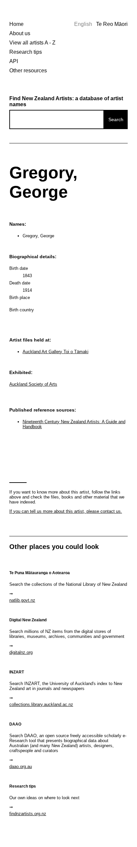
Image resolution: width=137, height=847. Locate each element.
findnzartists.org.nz (27, 813)
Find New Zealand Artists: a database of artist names (66, 101)
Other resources (28, 70)
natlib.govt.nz (22, 600)
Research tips (25, 52)
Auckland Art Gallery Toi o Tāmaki (55, 351)
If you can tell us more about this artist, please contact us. (65, 511)
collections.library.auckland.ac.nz (41, 704)
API (13, 61)
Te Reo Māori (112, 24)
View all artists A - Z (32, 42)
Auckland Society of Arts (33, 384)
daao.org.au (20, 766)
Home (16, 24)
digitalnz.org (21, 652)
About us (19, 33)
